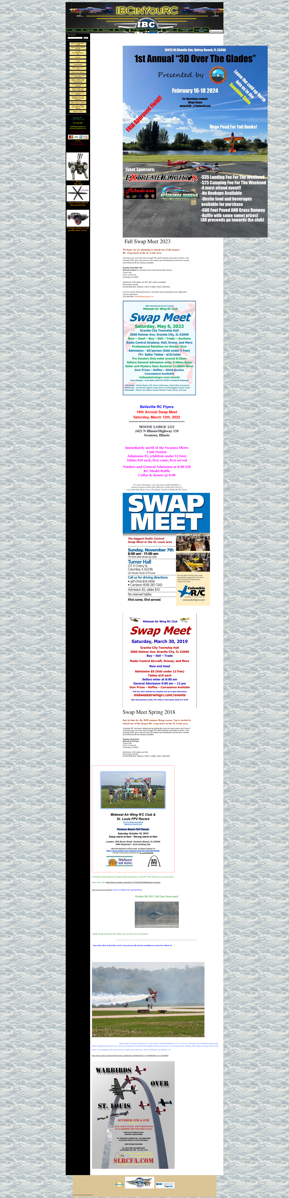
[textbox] (157, 251)
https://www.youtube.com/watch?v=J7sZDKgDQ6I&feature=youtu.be (133, 882)
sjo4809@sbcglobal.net (143, 297)
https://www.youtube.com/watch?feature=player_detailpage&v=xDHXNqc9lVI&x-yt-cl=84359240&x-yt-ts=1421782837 (130, 1056)
